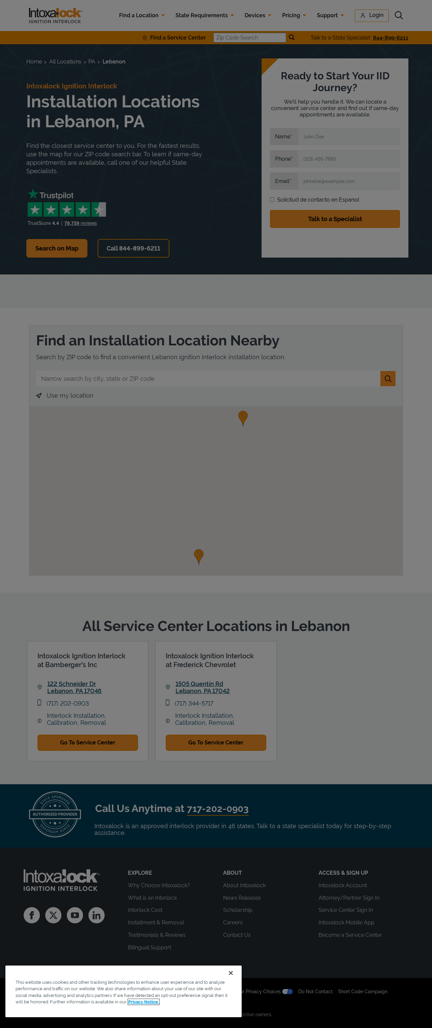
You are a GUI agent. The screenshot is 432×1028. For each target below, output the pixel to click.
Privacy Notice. (143, 1001)
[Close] (230, 973)
